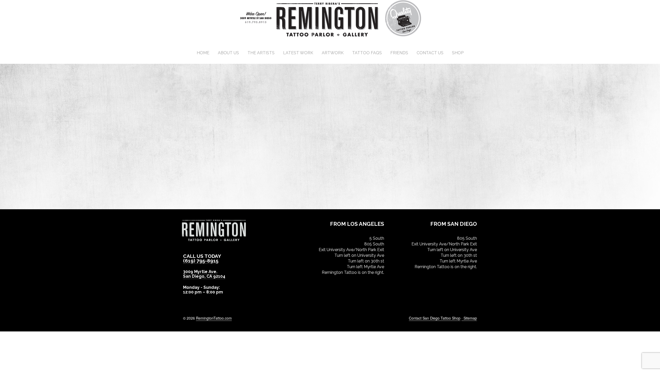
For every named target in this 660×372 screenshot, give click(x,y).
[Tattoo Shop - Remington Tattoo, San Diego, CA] (330, 36)
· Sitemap (469, 318)
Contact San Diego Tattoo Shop (434, 318)
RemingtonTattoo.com (214, 318)
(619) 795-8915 (200, 261)
